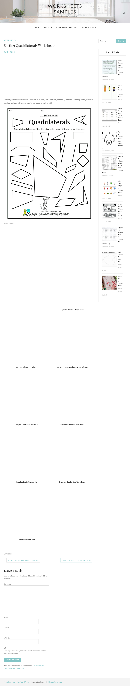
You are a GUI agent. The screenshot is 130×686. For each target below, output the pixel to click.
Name (6, 618)
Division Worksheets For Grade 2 (75, 560)
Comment (8, 584)
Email (6, 628)
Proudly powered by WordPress (17, 682)
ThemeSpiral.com (55, 682)
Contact (47, 28)
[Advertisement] (49, 74)
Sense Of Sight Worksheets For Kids (25, 560)
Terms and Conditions (67, 28)
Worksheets (10, 40)
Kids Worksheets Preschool (120, 256)
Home (36, 28)
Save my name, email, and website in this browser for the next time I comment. (25, 652)
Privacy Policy (89, 28)
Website (7, 638)
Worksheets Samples (65, 9)
